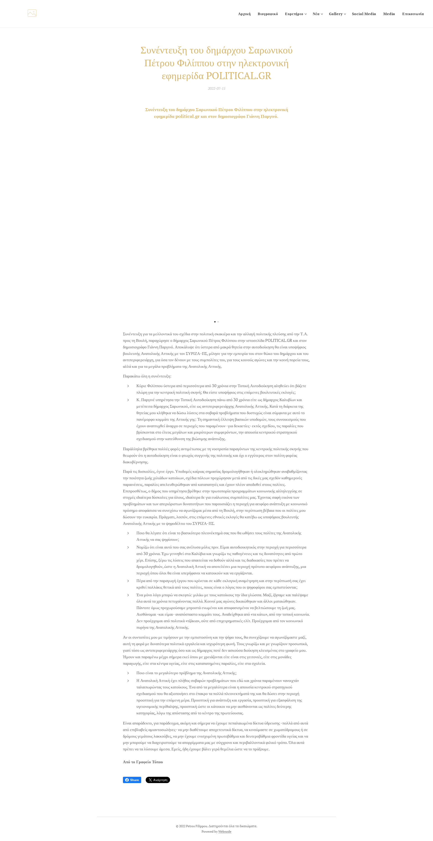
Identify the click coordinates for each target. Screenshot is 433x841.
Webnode (224, 831)
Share (134, 780)
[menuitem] (245, 13)
